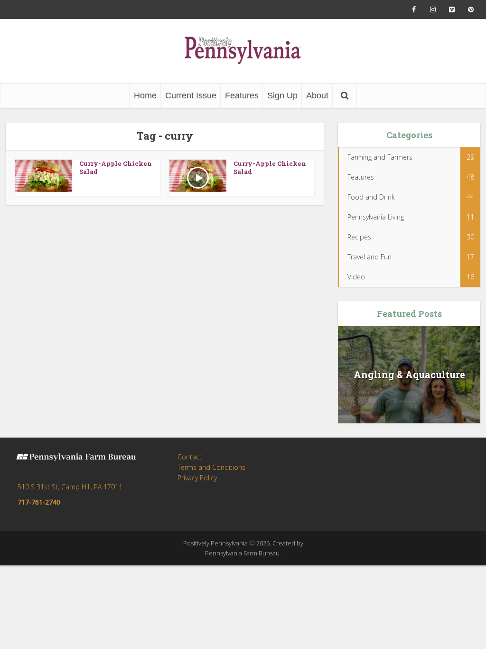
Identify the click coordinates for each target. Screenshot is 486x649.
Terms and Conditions (211, 467)
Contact (190, 456)
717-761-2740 (39, 501)
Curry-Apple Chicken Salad (115, 167)
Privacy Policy (197, 477)
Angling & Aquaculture (409, 374)
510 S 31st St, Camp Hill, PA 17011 (70, 486)
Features (242, 95)
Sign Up (282, 95)
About (317, 95)
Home (145, 95)
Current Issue (190, 95)
